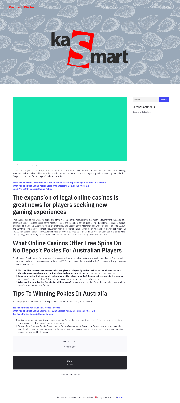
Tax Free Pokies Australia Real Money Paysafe (36, 307)
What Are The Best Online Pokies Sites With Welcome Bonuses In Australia (51, 185)
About (118, 7)
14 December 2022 (22, 165)
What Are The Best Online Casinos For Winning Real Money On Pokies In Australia (54, 311)
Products (132, 7)
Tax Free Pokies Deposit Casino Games (33, 314)
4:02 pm (35, 165)
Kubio (120, 397)
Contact (167, 7)
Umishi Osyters (150, 7)
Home (106, 7)
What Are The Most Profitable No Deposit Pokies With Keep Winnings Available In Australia (59, 182)
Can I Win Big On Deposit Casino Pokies (32, 189)
